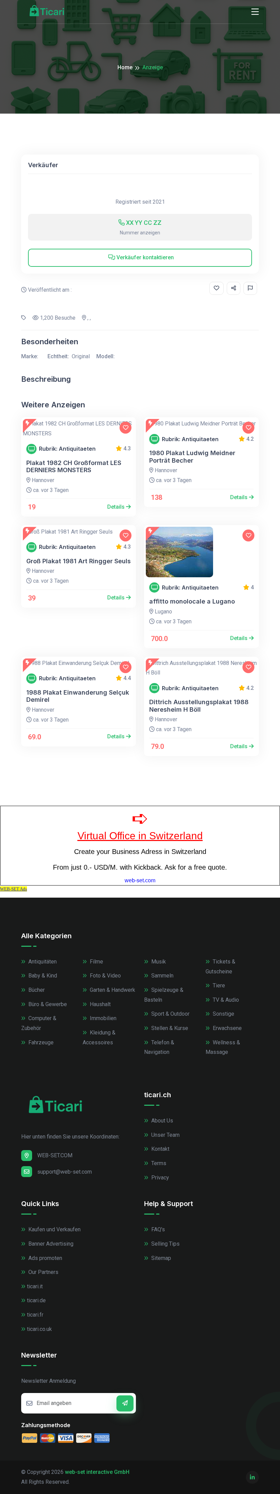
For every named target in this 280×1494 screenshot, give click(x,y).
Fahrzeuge (40, 1042)
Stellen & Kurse (169, 1028)
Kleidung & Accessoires (99, 1037)
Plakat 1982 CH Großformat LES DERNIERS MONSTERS (73, 466)
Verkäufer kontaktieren (144, 257)
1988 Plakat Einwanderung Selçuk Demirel (77, 696)
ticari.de (36, 1300)
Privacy (159, 1177)
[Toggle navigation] (255, 12)
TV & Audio (225, 1000)
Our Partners (42, 1272)
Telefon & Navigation (159, 1047)
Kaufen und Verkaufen (54, 1229)
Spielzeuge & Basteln (163, 995)
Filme (95, 961)
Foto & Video (104, 975)
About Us (161, 1120)
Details (116, 507)
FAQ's (157, 1229)
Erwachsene (226, 1028)
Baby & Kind (42, 975)
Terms (158, 1163)
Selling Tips (165, 1244)
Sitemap (160, 1258)
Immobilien (102, 1018)
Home (124, 67)
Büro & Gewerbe (47, 1004)
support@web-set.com (64, 1172)
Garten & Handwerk (111, 990)
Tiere (218, 985)
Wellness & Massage (223, 1047)
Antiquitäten (42, 961)
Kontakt (159, 1149)
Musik (158, 961)
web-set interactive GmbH (97, 1472)
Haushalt (99, 1004)
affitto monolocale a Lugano (192, 601)
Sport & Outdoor (170, 1014)
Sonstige (222, 1014)
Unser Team (165, 1135)
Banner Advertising (50, 1244)
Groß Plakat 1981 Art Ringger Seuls (78, 561)
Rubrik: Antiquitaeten (67, 449)
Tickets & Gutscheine (220, 966)
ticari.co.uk (39, 1329)
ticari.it (35, 1286)
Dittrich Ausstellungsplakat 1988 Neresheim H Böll (199, 705)
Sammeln (161, 975)
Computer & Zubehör (38, 1023)
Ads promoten (44, 1258)
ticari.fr (35, 1314)
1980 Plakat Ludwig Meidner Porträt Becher (192, 456)
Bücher (36, 990)
